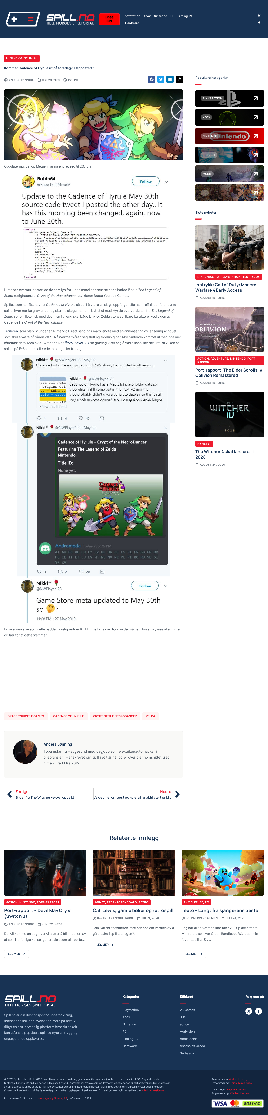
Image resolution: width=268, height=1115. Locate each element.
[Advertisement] (93, 673)
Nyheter (30, 58)
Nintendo (160, 15)
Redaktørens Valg (122, 902)
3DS (183, 1017)
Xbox (147, 15)
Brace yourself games (26, 716)
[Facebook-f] (259, 22)
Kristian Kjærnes (236, 1089)
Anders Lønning (238, 1079)
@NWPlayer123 (76, 342)
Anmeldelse (193, 902)
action (184, 1024)
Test (246, 277)
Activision (187, 1031)
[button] (151, 79)
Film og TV (185, 15)
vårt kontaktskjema (153, 1090)
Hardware (132, 23)
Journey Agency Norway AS (50, 1098)
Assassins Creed (192, 1046)
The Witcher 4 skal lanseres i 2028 (224, 454)
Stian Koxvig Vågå (241, 1083)
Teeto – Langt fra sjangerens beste (220, 910)
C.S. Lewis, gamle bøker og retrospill (133, 910)
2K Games (187, 1010)
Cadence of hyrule (68, 716)
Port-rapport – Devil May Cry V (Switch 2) (37, 913)
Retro (143, 902)
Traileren (11, 331)
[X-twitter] (259, 16)
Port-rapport (48, 902)
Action (203, 358)
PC (172, 15)
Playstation (132, 15)
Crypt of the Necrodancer (115, 716)
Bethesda (187, 1053)
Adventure (219, 358)
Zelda (150, 716)
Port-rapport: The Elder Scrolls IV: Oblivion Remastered (229, 372)
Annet (100, 902)
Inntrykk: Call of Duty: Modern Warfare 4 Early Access (225, 287)
